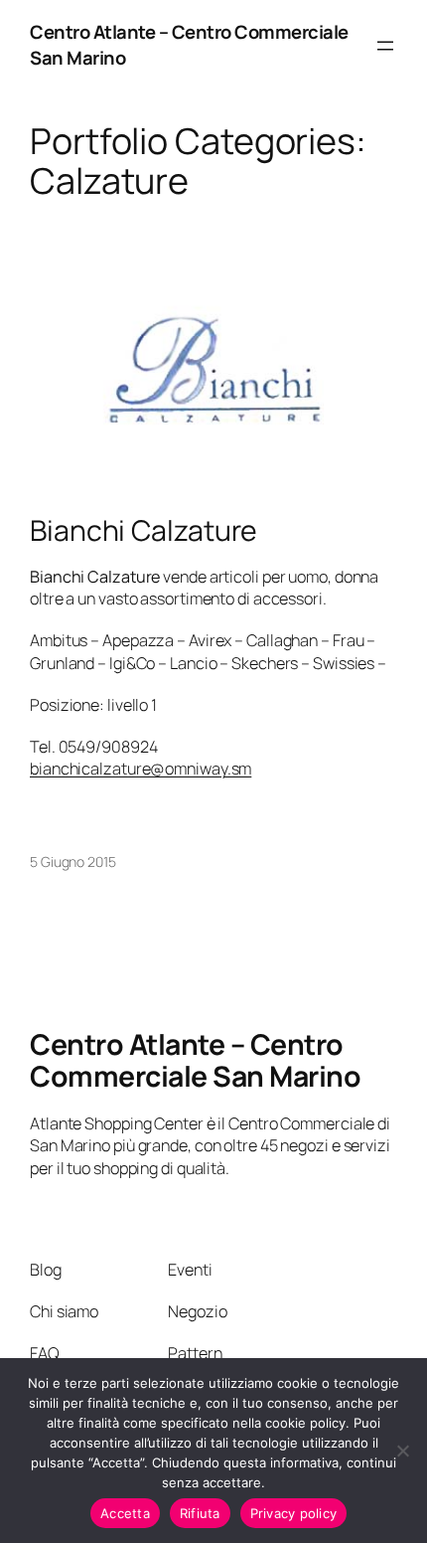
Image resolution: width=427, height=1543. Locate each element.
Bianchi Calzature (143, 531)
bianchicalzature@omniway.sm (140, 768)
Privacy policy (294, 1513)
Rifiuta (200, 1513)
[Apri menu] (385, 46)
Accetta (125, 1513)
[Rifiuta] (402, 1450)
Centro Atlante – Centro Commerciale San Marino (189, 45)
